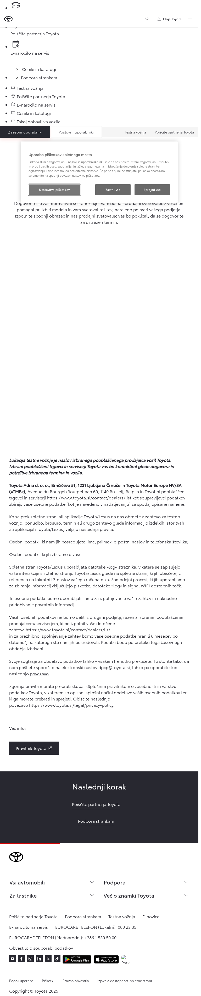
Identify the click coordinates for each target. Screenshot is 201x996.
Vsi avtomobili (27, 882)
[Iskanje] (147, 18)
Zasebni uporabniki (25, 132)
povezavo (39, 673)
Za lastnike (23, 895)
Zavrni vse (112, 189)
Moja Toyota (172, 18)
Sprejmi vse (152, 189)
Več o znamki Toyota (129, 895)
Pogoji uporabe (21, 980)
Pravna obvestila (76, 980)
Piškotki (48, 980)
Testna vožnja (135, 132)
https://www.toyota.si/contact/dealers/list (89, 497)
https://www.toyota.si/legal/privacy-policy (71, 705)
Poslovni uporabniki (76, 132)
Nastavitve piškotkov (54, 189)
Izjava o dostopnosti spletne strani (124, 980)
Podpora (115, 882)
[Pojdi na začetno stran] (8, 19)
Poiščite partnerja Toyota (174, 132)
